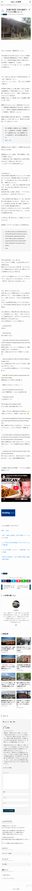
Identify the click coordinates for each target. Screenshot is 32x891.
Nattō (6, 248)
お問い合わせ (6, 875)
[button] (3, 581)
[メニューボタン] (2, 2)
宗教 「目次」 (5, 530)
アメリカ (4, 14)
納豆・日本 (8, 140)
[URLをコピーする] (28, 581)
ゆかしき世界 (16, 2)
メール (4, 797)
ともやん (16, 610)
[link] (16, 625)
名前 (4, 791)
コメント (5, 772)
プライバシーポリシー (9, 878)
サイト (4, 803)
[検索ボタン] (30, 2)
